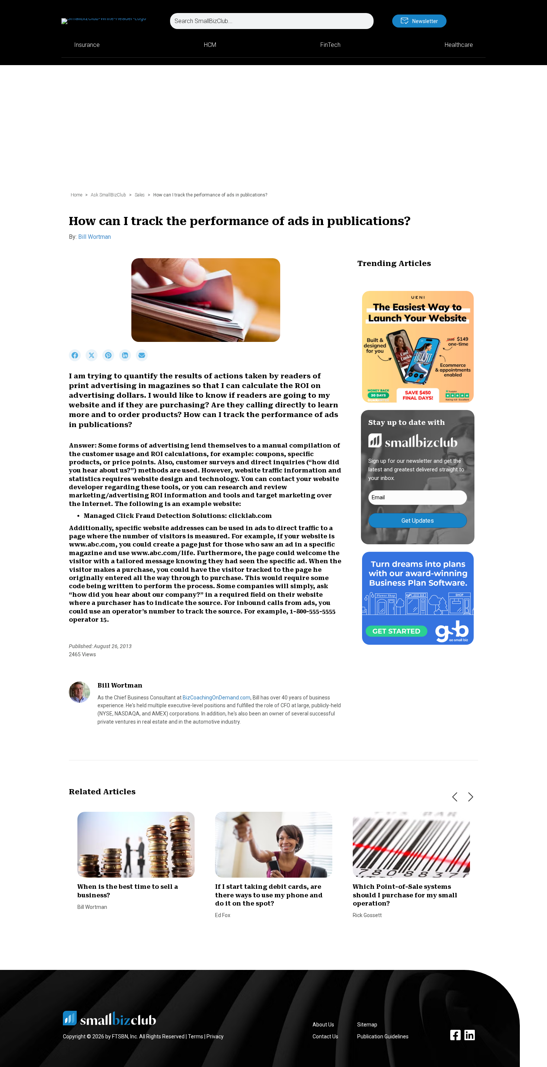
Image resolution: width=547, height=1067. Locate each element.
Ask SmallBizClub (108, 195)
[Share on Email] (143, 359)
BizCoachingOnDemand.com (216, 698)
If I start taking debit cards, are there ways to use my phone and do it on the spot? (269, 895)
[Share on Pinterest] (110, 359)
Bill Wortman (94, 236)
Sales (140, 195)
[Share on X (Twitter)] (94, 359)
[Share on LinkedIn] (127, 359)
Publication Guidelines (383, 1036)
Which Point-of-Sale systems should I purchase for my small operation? (405, 895)
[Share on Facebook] (77, 359)
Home (76, 195)
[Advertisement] (273, 132)
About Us (323, 1025)
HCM (210, 44)
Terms (195, 1036)
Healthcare (459, 44)
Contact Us (325, 1036)
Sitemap (367, 1025)
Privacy (215, 1036)
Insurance (87, 44)
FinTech (330, 44)
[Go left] (454, 796)
